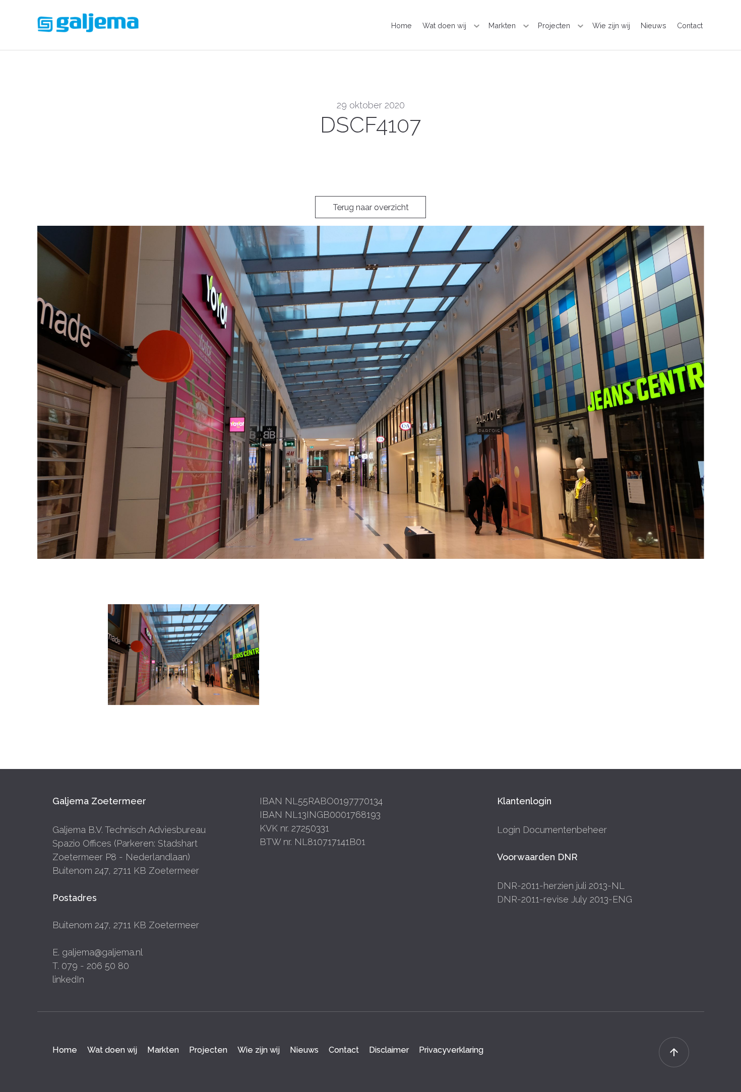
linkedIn (68, 979)
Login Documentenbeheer (552, 829)
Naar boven (674, 1052)
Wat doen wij (444, 25)
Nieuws (653, 25)
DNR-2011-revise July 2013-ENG (564, 899)
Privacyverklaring (451, 1049)
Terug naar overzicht (371, 207)
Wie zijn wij (611, 25)
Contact (690, 25)
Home (401, 25)
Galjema (88, 22)
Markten (502, 25)
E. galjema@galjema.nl (97, 952)
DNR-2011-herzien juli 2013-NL (561, 885)
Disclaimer (389, 1049)
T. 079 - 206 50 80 (90, 965)
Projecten (554, 25)
